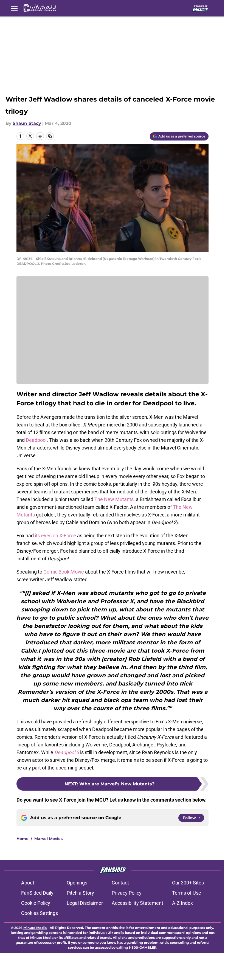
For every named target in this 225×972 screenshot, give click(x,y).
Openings (77, 883)
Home (22, 838)
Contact (120, 883)
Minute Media (35, 928)
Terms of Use (186, 893)
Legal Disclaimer (85, 903)
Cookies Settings (39, 913)
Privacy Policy (127, 893)
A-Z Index (182, 903)
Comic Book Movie (63, 572)
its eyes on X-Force (55, 535)
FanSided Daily (37, 893)
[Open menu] (14, 8)
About (27, 883)
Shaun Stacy (27, 123)
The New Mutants (114, 499)
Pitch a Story (80, 893)
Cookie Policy (35, 903)
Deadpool (36, 440)
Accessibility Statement (137, 903)
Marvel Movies (48, 838)
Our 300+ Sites (188, 883)
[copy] (50, 136)
